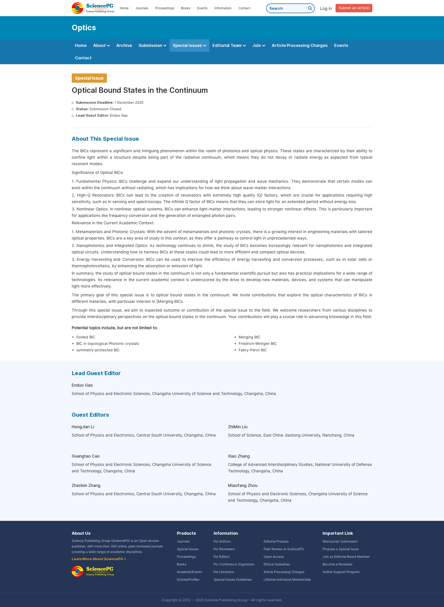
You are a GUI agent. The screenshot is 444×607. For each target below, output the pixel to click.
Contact (244, 8)
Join (257, 45)
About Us (81, 533)
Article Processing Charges (300, 45)
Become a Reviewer (337, 564)
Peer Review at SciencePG (284, 549)
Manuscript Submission (340, 541)
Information (222, 8)
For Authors (222, 541)
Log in (326, 8)
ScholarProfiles (188, 579)
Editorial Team (228, 45)
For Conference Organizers (234, 564)
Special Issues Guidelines (233, 579)
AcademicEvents (189, 572)
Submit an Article (354, 8)
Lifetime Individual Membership (287, 579)
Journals (142, 8)
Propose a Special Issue (341, 549)
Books (185, 8)
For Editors (222, 556)
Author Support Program (341, 572)
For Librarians (224, 572)
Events (202, 8)
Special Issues (188, 45)
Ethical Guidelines (277, 564)
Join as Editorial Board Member (346, 556)
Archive (124, 45)
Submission (151, 45)
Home (124, 8)
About (100, 45)
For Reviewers (224, 549)
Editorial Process (276, 541)
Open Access (274, 556)
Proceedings (164, 8)
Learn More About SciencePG (98, 559)
